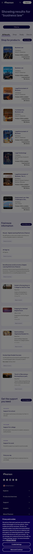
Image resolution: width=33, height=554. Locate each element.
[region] (16, 535)
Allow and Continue (16, 549)
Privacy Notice (11, 540)
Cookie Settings (16, 544)
